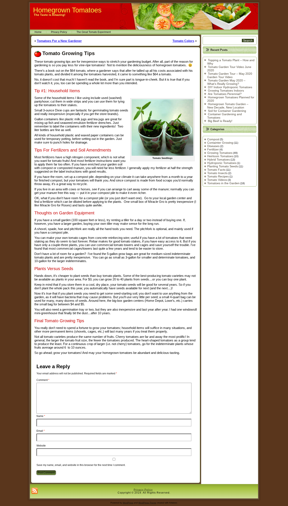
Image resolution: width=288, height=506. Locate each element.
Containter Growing (220, 142)
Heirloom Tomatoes (220, 156)
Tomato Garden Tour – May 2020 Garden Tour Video (229, 75)
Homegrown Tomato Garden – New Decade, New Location (227, 105)
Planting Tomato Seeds (222, 166)
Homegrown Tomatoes (67, 10)
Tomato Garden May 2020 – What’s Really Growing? (226, 82)
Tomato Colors (183, 41)
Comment (42, 380)
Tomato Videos (217, 179)
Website (41, 445)
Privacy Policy (59, 32)
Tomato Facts (216, 169)
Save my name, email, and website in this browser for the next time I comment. (80, 465)
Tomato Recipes (218, 176)
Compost (213, 139)
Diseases (213, 146)
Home (38, 32)
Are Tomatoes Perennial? (225, 94)
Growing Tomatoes (219, 152)
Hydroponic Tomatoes (221, 163)
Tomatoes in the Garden (223, 183)
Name (40, 416)
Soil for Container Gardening (227, 110)
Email (40, 430)
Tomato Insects (217, 173)
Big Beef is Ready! (220, 121)
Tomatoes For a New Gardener (59, 41)
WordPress (128, 503)
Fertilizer (213, 149)
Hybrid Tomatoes (218, 159)
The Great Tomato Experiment (94, 32)
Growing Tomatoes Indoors (226, 90)
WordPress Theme (147, 503)
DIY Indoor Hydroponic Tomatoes (230, 87)
